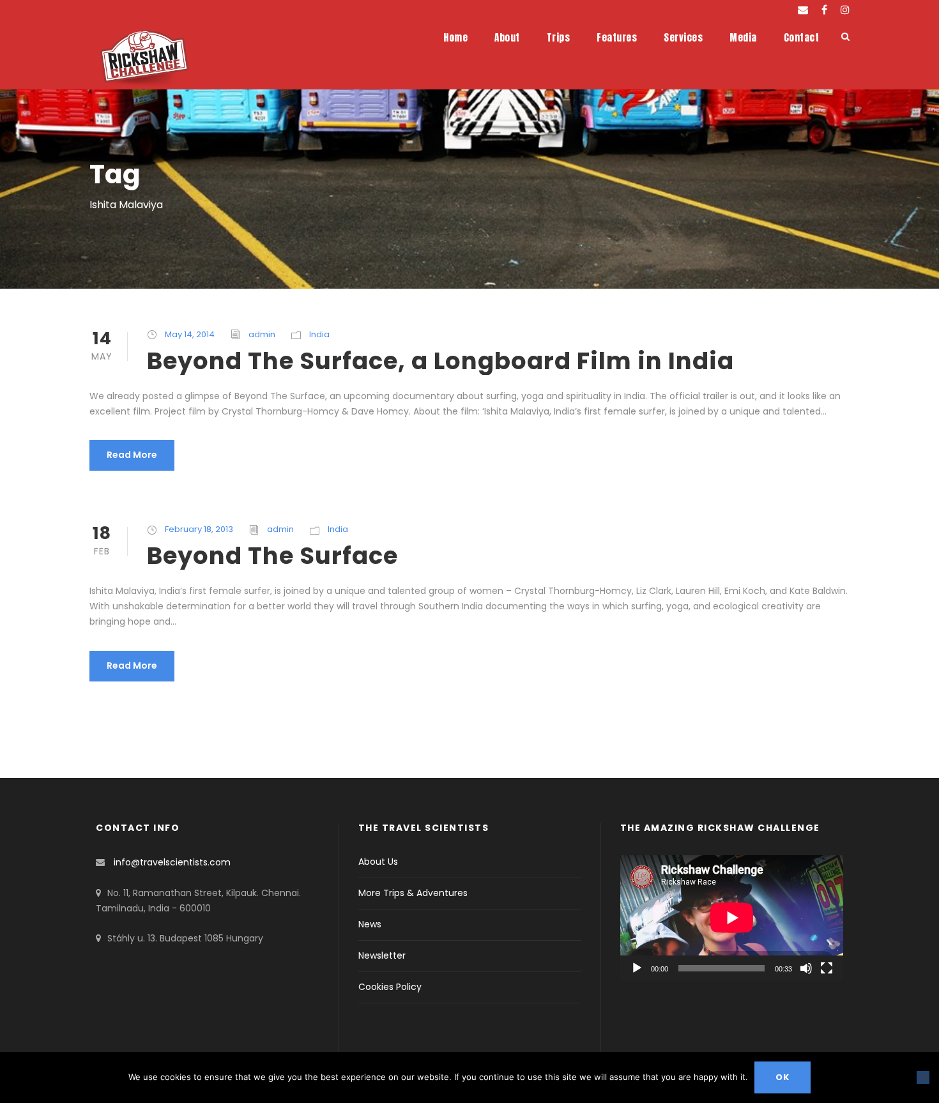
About (507, 37)
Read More (132, 454)
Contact (802, 37)
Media (743, 37)
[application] (731, 917)
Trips (558, 37)
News (369, 924)
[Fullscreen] (826, 968)
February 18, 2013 (199, 529)
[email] (803, 10)
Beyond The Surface (272, 555)
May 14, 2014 (190, 334)
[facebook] (824, 10)
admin (261, 334)
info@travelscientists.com (172, 862)
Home (455, 37)
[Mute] (806, 968)
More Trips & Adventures (413, 892)
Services (683, 37)
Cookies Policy (390, 986)
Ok (782, 1077)
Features (617, 37)
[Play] (636, 968)
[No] (923, 1077)
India (319, 334)
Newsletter (382, 955)
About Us (378, 861)
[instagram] (845, 10)
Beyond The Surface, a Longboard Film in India (440, 360)
